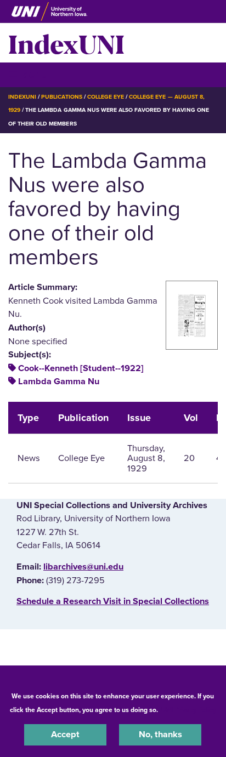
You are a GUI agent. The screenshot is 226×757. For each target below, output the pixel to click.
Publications (61, 96)
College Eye (105, 96)
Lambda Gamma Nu (58, 381)
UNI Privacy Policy (188, 710)
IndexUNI (66, 42)
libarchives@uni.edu (83, 566)
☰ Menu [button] (27, 74)
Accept (65, 734)
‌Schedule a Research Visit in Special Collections (112, 601)
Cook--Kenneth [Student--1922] (81, 368)
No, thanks (160, 734)
